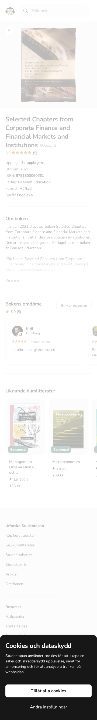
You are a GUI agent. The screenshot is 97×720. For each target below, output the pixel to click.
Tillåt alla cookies (48, 691)
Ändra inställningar (48, 707)
